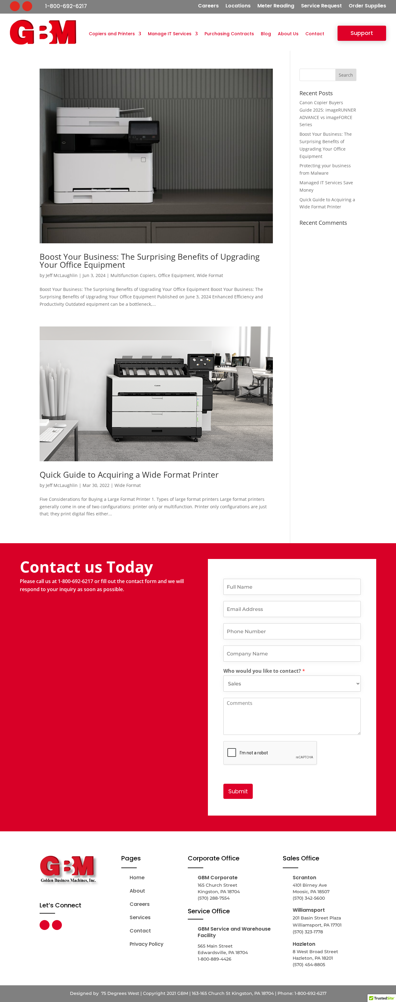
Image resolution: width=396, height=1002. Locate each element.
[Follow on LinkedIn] (27, 6)
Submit (238, 791)
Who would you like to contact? (264, 671)
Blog (266, 34)
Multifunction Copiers (133, 275)
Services (140, 917)
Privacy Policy (146, 944)
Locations (238, 6)
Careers (208, 6)
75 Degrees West (119, 993)
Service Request (321, 6)
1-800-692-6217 (66, 6)
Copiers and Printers (112, 34)
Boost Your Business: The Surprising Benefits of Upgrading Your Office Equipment (150, 260)
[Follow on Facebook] (15, 6)
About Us (288, 34)
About (137, 890)
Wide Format (210, 275)
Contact (314, 34)
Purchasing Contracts (229, 34)
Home (137, 877)
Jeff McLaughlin (62, 275)
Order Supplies (367, 6)
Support (362, 33)
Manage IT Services (170, 34)
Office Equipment (176, 275)
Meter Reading (275, 6)
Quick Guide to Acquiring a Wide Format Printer (129, 474)
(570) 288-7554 (214, 898)
